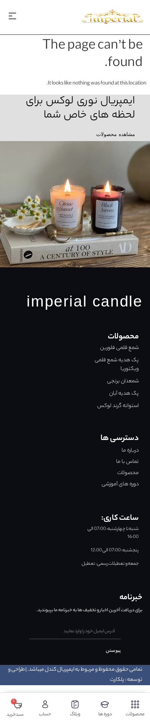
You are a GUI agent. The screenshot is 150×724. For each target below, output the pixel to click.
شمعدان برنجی (123, 381)
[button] (12, 18)
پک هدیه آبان (124, 394)
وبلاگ (75, 714)
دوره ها (105, 714)
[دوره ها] (104, 704)
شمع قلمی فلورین (119, 348)
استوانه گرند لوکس (118, 406)
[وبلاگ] (75, 704)
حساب (45, 714)
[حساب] (45, 704)
